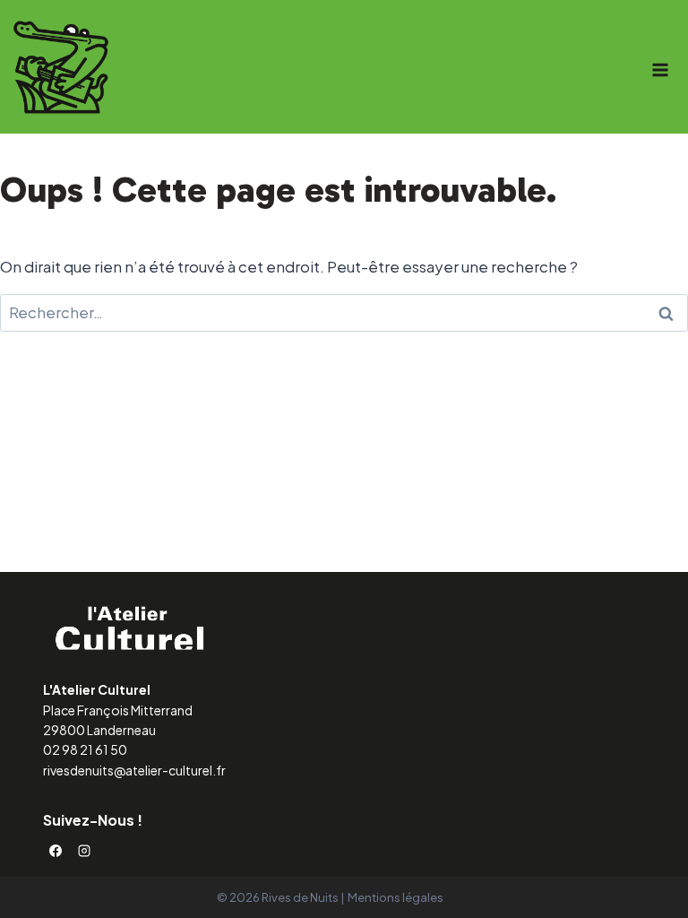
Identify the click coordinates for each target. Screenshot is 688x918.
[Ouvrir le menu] (659, 69)
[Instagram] (84, 850)
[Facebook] (55, 850)
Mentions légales (395, 897)
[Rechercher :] (344, 312)
